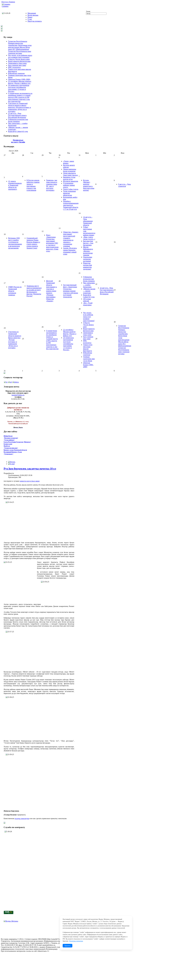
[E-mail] (11, 464)
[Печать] (11, 462)
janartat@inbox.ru (18, 395)
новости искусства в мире (30, 481)
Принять (67, 946)
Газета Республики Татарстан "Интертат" (17, 442)
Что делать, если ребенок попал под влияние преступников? (20, 56)
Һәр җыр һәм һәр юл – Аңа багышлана (88, 243)
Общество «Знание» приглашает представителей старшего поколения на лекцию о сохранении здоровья (70, 239)
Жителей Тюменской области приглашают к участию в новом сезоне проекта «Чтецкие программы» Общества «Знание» (51, 291)
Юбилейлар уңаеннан (16, 73)
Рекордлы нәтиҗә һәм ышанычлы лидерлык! (87, 266)
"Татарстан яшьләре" (11, 448)
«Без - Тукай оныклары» (87, 304)
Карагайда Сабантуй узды (18, 131)
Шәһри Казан (8, 436)
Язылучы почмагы (35, 21)
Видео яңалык (33, 15)
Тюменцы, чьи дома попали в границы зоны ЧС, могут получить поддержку (51, 185)
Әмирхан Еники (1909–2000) (19, 79)
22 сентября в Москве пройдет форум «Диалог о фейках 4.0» (19, 82)
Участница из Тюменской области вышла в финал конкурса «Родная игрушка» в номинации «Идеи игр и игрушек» (19, 107)
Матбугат (7, 446)
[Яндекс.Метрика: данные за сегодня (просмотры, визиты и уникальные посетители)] (11, 921)
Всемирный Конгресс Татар (13, 452)
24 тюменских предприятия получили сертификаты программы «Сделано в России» (18, 88)
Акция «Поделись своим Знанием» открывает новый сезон (70, 251)
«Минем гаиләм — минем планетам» (89, 291)
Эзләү (88, 11)
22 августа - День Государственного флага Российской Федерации (17, 115)
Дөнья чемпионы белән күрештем (69, 170)
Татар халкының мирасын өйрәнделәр (69, 193)
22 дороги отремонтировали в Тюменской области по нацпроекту (15, 185)
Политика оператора (76, 941)
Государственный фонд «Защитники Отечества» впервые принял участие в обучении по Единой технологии (70, 291)
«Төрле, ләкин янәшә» (68, 162)
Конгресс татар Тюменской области (15, 450)
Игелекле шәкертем (70, 181)
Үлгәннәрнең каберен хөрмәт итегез (69, 185)
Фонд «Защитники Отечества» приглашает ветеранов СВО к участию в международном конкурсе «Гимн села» (52, 243)
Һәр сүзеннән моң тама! (17, 65)
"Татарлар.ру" (8, 454)
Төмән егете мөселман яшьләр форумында (87, 348)
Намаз (30, 17)
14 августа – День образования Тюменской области (88, 221)
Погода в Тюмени (8, 2)
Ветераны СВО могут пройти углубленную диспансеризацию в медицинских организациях (15, 243)
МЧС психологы (14, 67)
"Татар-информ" (9, 440)
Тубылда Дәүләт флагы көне (19, 59)
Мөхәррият (32, 13)
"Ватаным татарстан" (11, 438)
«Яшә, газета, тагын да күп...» (89, 238)
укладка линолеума (21, 818)
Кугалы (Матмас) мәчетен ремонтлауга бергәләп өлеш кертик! (88, 185)
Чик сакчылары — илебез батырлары (89, 285)
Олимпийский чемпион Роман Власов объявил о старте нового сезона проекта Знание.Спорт (33, 243)
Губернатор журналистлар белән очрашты (18, 120)
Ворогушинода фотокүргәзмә (19, 61)
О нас (30, 19)
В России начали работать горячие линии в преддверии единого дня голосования (33, 185)
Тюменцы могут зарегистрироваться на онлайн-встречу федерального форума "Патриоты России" (34, 291)
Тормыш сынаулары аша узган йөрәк (89, 359)
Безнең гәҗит (8, 444)
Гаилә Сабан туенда (70, 189)
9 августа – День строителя (124, 185)
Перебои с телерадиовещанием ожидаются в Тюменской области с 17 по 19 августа (70, 205)
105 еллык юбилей (87, 300)
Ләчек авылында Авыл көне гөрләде (70, 174)
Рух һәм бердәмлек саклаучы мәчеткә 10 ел (30, 468)
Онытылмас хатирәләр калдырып (87, 259)
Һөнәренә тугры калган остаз (69, 178)
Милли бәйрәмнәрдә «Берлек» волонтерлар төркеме (88, 251)
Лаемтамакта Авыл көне (17, 63)
